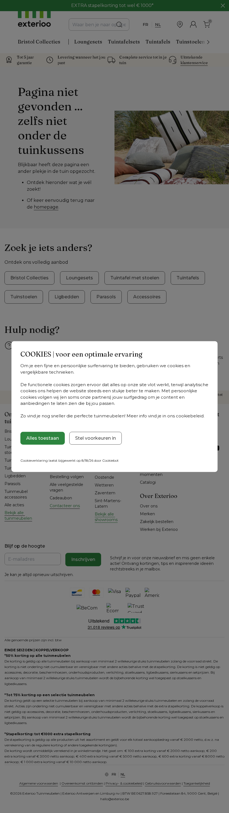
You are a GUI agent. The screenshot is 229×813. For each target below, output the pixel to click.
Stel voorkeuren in (95, 438)
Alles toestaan (42, 438)
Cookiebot (110, 460)
